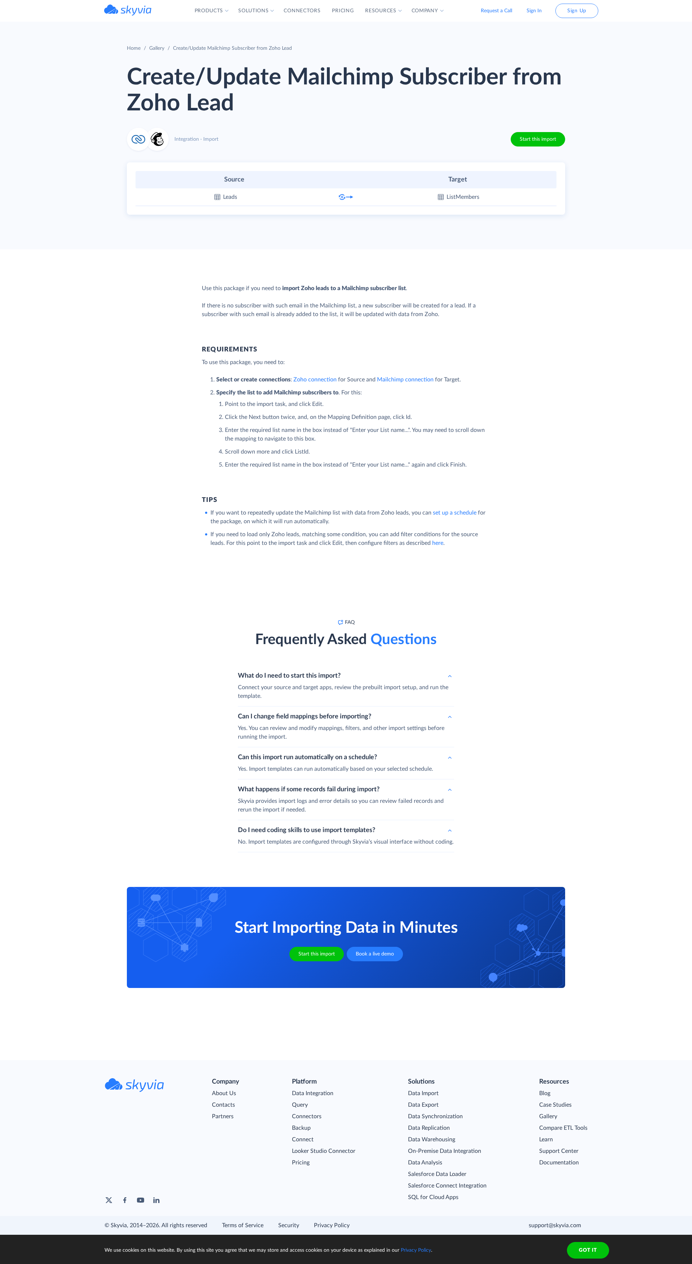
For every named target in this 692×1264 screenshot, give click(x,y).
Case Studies (555, 1105)
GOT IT (588, 1250)
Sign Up (576, 10)
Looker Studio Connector (323, 1151)
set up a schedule (454, 513)
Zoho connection (315, 379)
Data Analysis (425, 1162)
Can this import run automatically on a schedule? (307, 757)
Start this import (538, 139)
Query (300, 1105)
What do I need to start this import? (289, 676)
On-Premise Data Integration (444, 1151)
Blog (544, 1093)
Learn (546, 1139)
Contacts (223, 1105)
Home (134, 48)
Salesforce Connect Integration (447, 1186)
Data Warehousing (431, 1139)
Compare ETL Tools (563, 1128)
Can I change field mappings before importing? (304, 716)
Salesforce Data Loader (437, 1174)
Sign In (534, 10)
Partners (223, 1116)
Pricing (301, 1162)
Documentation (559, 1162)
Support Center (558, 1151)
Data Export (423, 1105)
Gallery (156, 48)
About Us (224, 1093)
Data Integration (312, 1093)
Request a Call (496, 10)
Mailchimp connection (405, 379)
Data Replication (429, 1128)
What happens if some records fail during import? (309, 789)
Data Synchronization (435, 1116)
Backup (301, 1128)
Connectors (306, 1116)
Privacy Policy (332, 1225)
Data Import (423, 1093)
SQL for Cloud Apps (433, 1197)
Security (288, 1225)
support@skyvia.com (555, 1225)
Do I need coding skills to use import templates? (306, 830)
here (437, 543)
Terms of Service (242, 1225)
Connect (303, 1139)
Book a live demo (375, 954)
